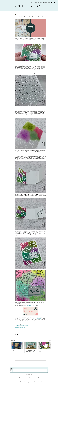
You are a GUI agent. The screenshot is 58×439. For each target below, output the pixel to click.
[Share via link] (17, 334)
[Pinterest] (55, 2)
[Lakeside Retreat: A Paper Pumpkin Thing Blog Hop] (30, 345)
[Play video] (30, 52)
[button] (36, 2)
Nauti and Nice (14, 350)
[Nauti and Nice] (17, 345)
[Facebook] (54, 2)
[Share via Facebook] (15, 334)
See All (50, 340)
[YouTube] (51, 2)
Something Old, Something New (44, 351)
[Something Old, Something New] (44, 345)
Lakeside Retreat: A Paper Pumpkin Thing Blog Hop (30, 351)
